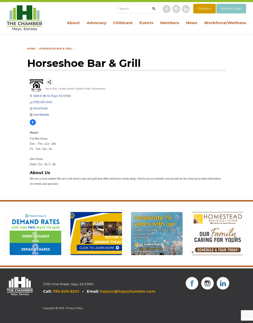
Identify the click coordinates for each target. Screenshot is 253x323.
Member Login (231, 8)
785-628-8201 (66, 291)
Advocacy (96, 23)
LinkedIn (186, 9)
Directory (204, 8)
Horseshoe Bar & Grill (56, 48)
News (191, 23)
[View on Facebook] (33, 124)
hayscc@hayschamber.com (127, 291)
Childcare (123, 23)
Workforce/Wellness (225, 23)
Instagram (176, 9)
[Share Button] (49, 82)
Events (146, 23)
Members (169, 23)
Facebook (167, 9)
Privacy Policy (74, 308)
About (73, 23)
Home (31, 48)
